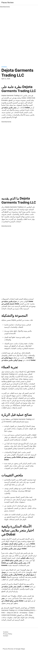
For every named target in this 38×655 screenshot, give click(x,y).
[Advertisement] (19, 35)
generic (4, 67)
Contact (5, 635)
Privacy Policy (7, 634)
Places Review (7, 2)
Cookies (5, 632)
